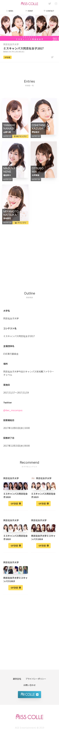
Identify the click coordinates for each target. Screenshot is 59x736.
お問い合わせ (29, 685)
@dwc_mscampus (12, 410)
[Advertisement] (29, 69)
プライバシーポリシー (36, 678)
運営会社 (17, 678)
